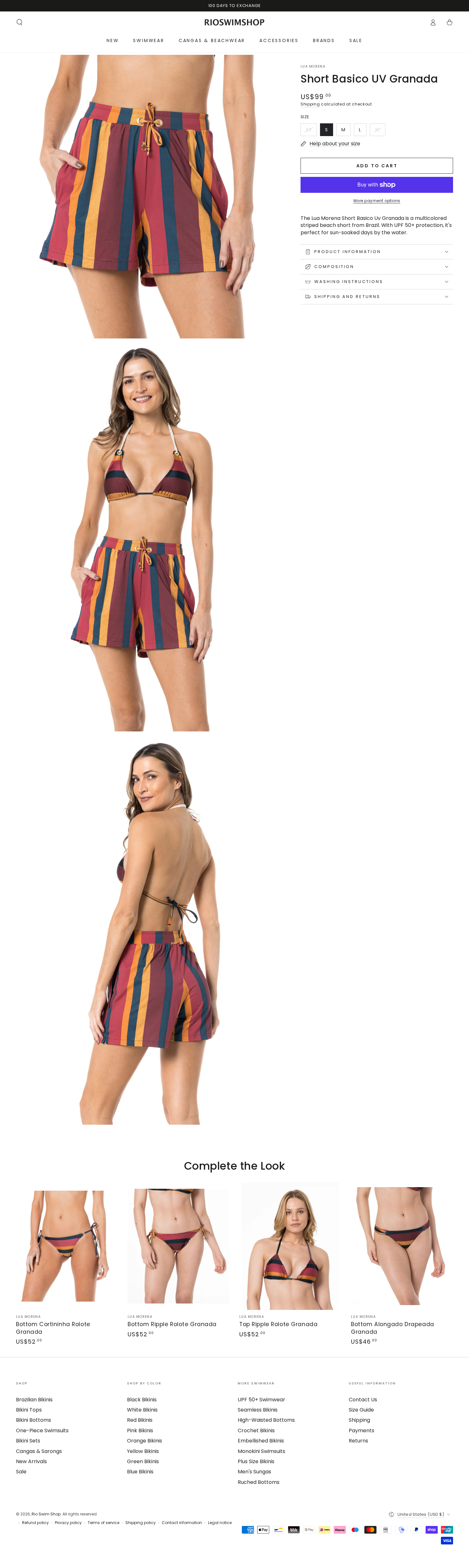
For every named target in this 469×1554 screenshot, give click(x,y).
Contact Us (363, 1399)
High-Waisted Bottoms (266, 1420)
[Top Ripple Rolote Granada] (290, 1246)
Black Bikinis (142, 1399)
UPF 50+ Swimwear (261, 1399)
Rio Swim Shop (46, 1514)
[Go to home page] (235, 22)
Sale (21, 1471)
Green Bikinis (143, 1461)
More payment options (377, 200)
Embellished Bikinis (261, 1440)
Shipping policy (140, 1522)
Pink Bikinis (140, 1430)
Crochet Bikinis (256, 1430)
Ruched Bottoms (258, 1482)
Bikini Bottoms (33, 1420)
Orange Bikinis (144, 1440)
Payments (361, 1430)
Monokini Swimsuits (261, 1451)
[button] (19, 22)
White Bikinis (142, 1409)
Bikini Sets (28, 1440)
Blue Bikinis (140, 1471)
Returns (358, 1440)
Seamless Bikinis (258, 1409)
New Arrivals (31, 1461)
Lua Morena (313, 66)
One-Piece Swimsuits (42, 1430)
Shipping (310, 104)
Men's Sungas (254, 1471)
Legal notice (220, 1522)
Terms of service (103, 1522)
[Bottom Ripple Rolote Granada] (179, 1246)
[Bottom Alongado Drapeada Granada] (402, 1246)
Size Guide (361, 1409)
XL (380, 131)
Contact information (182, 1522)
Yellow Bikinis (143, 1451)
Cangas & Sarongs (39, 1451)
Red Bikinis (140, 1420)
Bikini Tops (29, 1409)
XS (311, 131)
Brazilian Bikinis (34, 1399)
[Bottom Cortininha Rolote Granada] (67, 1246)
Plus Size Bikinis (256, 1461)
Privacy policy (68, 1522)
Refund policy (35, 1522)
